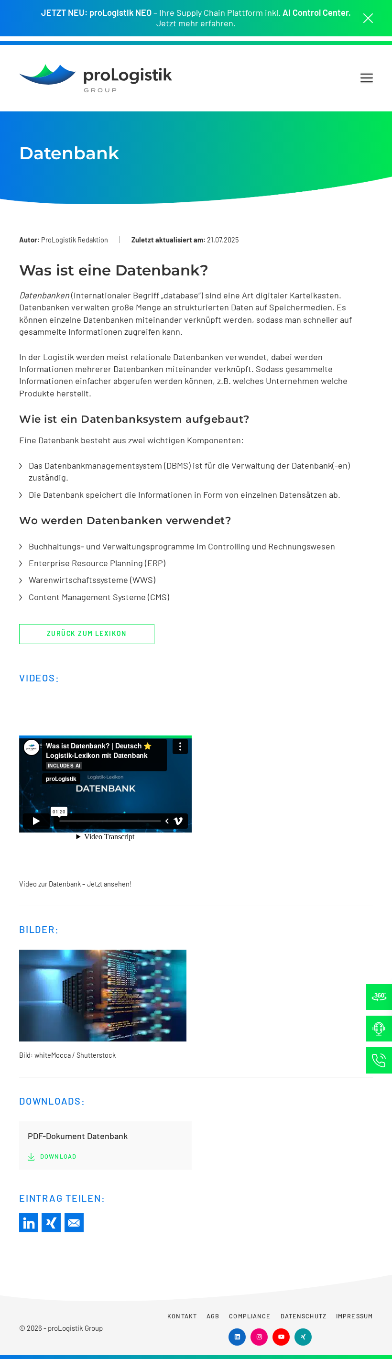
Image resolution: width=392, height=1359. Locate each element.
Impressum (354, 1316)
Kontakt (182, 1316)
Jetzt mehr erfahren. (196, 23)
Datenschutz (304, 1316)
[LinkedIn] (28, 1222)
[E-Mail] (74, 1222)
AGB (213, 1316)
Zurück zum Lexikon (87, 633)
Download (58, 1156)
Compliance (250, 1316)
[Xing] (51, 1222)
